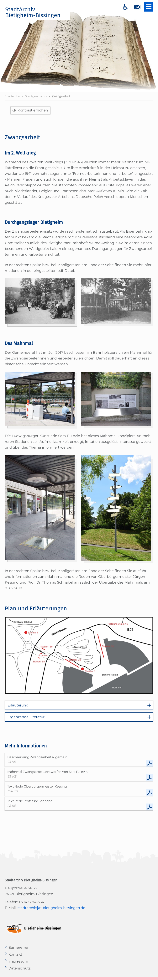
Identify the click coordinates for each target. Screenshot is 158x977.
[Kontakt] (137, 7)
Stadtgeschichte (36, 96)
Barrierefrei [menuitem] (18, 947)
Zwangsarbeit (61, 96)
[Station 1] (40, 507)
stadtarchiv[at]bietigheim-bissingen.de (51, 908)
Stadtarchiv (12, 96)
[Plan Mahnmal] (79, 655)
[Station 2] (40, 399)
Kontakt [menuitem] (15, 954)
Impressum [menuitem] (18, 961)
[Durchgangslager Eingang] (116, 301)
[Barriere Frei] (125, 7)
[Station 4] (116, 508)
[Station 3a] (116, 399)
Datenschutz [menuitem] (19, 968)
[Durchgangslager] (40, 301)
